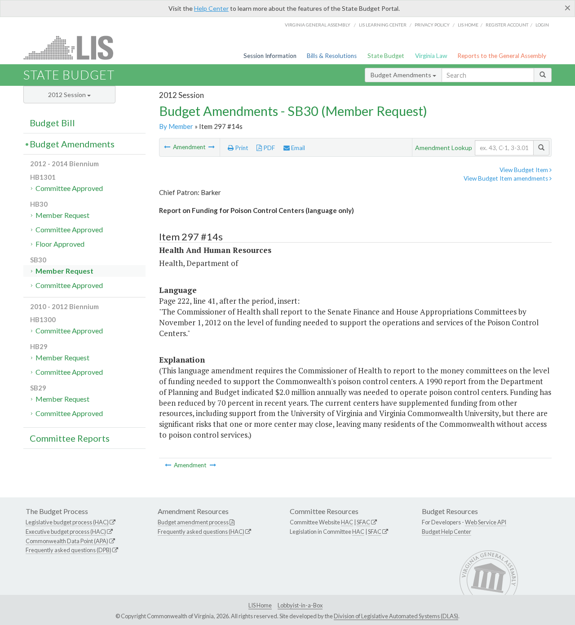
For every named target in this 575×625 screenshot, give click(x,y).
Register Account (507, 24)
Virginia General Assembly (317, 24)
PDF (268, 147)
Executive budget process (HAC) (66, 531)
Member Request (62, 215)
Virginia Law (431, 55)
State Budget (385, 55)
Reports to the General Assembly (501, 55)
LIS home (468, 24)
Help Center (211, 8)
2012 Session (67, 94)
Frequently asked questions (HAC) (201, 531)
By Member (176, 126)
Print (241, 147)
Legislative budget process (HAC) (67, 522)
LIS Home (260, 605)
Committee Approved (69, 188)
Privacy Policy (432, 24)
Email (297, 147)
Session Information (269, 55)
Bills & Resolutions (332, 55)
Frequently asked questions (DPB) (68, 550)
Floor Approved (59, 243)
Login (542, 24)
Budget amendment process (193, 522)
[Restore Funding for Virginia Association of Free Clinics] (211, 147)
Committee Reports (70, 438)
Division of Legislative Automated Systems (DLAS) (396, 616)
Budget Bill (52, 122)
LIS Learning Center (383, 24)
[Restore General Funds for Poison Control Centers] (168, 147)
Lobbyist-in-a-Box (300, 605)
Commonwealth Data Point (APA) (67, 541)
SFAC (363, 522)
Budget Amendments (402, 75)
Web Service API (485, 522)
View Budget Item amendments (506, 178)
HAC (347, 522)
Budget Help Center (446, 531)
